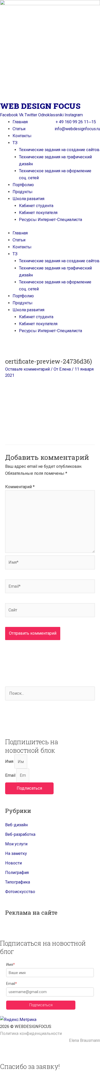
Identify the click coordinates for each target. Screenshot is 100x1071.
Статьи (19, 128)
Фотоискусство (20, 891)
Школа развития (28, 198)
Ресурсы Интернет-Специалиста (50, 219)
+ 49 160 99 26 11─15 (76, 121)
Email (10, 775)
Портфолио (23, 184)
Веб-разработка (20, 834)
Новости (13, 863)
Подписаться (41, 1005)
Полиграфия (17, 872)
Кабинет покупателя (38, 212)
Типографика (17, 882)
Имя (9, 761)
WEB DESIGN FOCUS (40, 106)
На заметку (16, 853)
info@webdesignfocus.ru (77, 128)
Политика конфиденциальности (31, 1033)
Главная (20, 121)
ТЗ (15, 142)
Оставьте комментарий (27, 369)
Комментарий (20, 486)
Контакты (22, 135)
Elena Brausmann (84, 1040)
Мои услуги (16, 843)
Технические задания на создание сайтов (59, 149)
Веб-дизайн (16, 824)
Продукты (23, 191)
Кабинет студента (36, 205)
